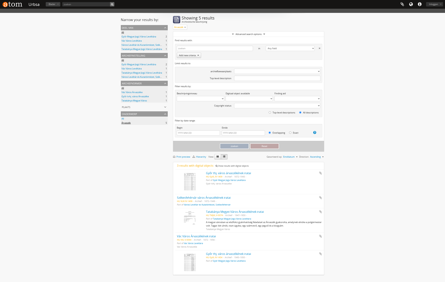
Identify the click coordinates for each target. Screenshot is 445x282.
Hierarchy (201, 156)
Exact (295, 132)
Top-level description (220, 78)
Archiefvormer (132, 83)
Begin (180, 127)
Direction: (304, 156)
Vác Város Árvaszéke (132, 92)
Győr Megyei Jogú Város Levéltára (139, 36)
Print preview (183, 156)
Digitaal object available (238, 93)
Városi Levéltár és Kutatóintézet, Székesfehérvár (146, 44)
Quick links (419, 4)
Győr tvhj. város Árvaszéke (135, 96)
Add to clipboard (320, 173)
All (123, 32)
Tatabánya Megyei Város (134, 100)
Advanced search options (249, 34)
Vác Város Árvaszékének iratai (196, 236)
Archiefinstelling (133, 55)
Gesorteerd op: (274, 156)
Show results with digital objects (233, 165)
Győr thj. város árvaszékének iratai (228, 173)
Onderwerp (129, 113)
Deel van (127, 27)
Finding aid (280, 93)
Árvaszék (126, 122)
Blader (52, 4)
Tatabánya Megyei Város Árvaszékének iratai (235, 212)
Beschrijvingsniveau (187, 93)
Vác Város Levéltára (132, 40)
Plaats (126, 106)
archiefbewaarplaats (221, 71)
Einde (225, 127)
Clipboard (402, 4)
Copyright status (222, 105)
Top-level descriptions (283, 112)
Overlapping (278, 132)
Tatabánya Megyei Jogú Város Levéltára (142, 49)
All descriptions (310, 112)
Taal (411, 4)
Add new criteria (187, 55)
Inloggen (433, 4)
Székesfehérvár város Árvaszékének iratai (204, 198)
